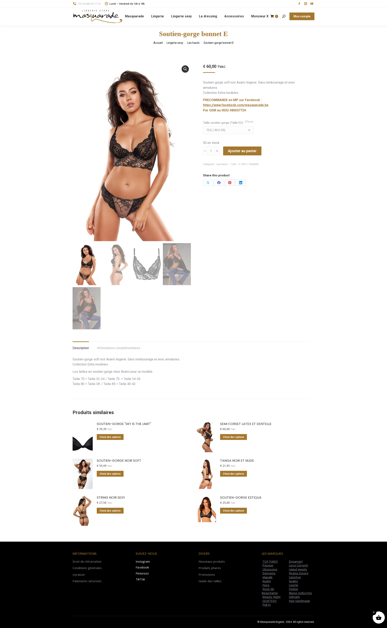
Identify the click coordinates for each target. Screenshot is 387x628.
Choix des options (110, 437)
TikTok (140, 579)
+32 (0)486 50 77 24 (89, 3)
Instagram (143, 561)
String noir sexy (111, 498)
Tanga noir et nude (237, 461)
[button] (185, 69)
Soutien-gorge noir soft (119, 461)
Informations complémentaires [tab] (118, 348)
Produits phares (210, 568)
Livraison (79, 575)
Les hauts (221, 164)
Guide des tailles (210, 581)
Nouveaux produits (212, 561)
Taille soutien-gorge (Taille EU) (223, 123)
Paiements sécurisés (87, 581)
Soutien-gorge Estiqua (240, 498)
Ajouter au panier (242, 151)
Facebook (142, 567)
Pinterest (142, 573)
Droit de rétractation (87, 561)
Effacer (249, 121)
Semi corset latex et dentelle (246, 424)
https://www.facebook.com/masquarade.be (235, 105)
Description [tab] (81, 348)
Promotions (207, 575)
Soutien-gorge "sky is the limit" (124, 424)
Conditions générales (87, 568)
